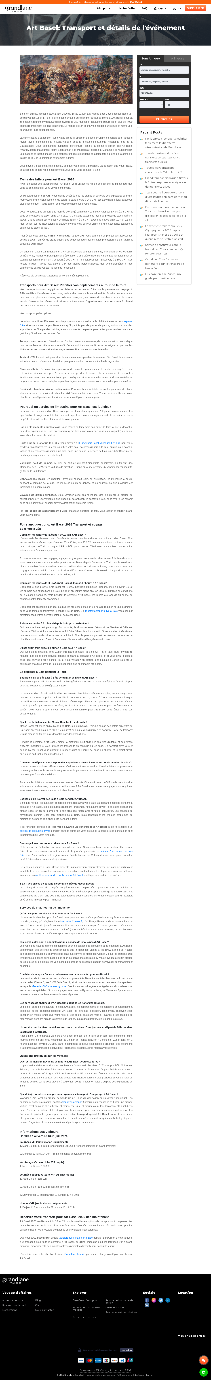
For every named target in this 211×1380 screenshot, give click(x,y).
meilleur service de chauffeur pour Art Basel (59, 875)
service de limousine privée (35, 831)
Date (141, 88)
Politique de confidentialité (130, 1375)
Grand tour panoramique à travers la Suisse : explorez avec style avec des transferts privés (166, 182)
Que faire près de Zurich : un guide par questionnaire (163, 276)
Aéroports (104, 8)
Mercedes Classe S (71, 921)
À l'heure (177, 58)
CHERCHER (164, 119)
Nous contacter (44, 1309)
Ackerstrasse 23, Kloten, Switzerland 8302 (105, 1370)
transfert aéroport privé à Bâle (101, 611)
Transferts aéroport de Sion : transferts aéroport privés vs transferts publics (162, 157)
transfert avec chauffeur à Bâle (76, 1237)
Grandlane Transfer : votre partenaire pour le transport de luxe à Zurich (164, 264)
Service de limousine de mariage (86, 1308)
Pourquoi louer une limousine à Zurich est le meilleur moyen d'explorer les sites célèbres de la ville (165, 214)
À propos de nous (12, 1300)
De (140, 65)
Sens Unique (150, 58)
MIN (167, 99)
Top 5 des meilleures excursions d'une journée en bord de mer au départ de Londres (166, 197)
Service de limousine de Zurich (119, 1301)
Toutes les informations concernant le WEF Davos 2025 (164, 170)
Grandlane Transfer (75, 1254)
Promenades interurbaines (121, 1312)
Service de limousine (85, 1317)
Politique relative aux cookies (100, 1375)
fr (177, 8)
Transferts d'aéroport (85, 1300)
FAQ (144, 8)
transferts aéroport (72, 1102)
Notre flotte (127, 8)
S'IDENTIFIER (195, 8)
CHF (160, 8)
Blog (38, 1300)
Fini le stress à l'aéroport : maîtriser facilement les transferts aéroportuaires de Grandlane (166, 143)
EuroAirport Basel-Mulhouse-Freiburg (99, 443)
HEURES (143, 99)
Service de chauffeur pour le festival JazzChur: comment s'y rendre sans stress (164, 249)
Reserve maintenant (14, 1305)
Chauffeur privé (115, 1307)
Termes (149, 1375)
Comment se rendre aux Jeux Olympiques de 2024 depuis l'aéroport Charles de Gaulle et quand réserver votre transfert (164, 233)
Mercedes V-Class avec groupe (49, 986)
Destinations (9, 1309)
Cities (38, 1305)
